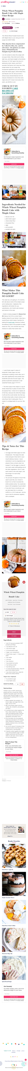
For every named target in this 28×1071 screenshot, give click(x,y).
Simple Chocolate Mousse (8, 897)
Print (14, 632)
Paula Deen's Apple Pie (7, 869)
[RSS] (20, 2)
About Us (13, 1050)
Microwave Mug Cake (7, 953)
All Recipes (18, 1050)
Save (17, 27)
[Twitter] (24, 2)
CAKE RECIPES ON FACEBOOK (10, 90)
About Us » (10, 836)
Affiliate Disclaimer (14, 1061)
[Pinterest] (25, 2)
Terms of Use (20, 1061)
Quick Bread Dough (6, 981)
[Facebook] (22, 2)
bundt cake (11, 322)
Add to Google (14, 31)
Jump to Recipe (6, 27)
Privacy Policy (7, 1061)
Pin (5, 31)
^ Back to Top (7, 1050)
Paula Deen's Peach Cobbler (8, 925)
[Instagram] (27, 2)
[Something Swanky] (8, 2)
